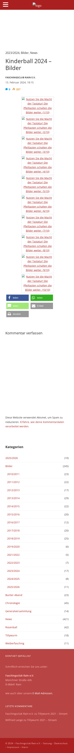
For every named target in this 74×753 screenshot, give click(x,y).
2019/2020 (13, 546)
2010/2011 (13, 474)
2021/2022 (13, 554)
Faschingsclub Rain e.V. (19, 713)
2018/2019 (13, 538)
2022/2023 (13, 562)
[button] (17, 298)
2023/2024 (12, 53)
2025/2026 (11, 458)
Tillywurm (11, 635)
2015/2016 (13, 514)
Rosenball (11, 627)
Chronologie (12, 603)
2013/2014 (13, 498)
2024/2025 (13, 578)
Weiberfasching (14, 643)
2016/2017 (13, 522)
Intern (25, 747)
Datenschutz (61, 743)
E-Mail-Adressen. (43, 693)
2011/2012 (13, 482)
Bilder (25, 53)
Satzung (47, 743)
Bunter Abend (13, 595)
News (34, 53)
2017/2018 (13, 530)
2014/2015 (13, 506)
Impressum (13, 747)
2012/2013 (13, 490)
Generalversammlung (18, 611)
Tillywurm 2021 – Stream (53, 713)
